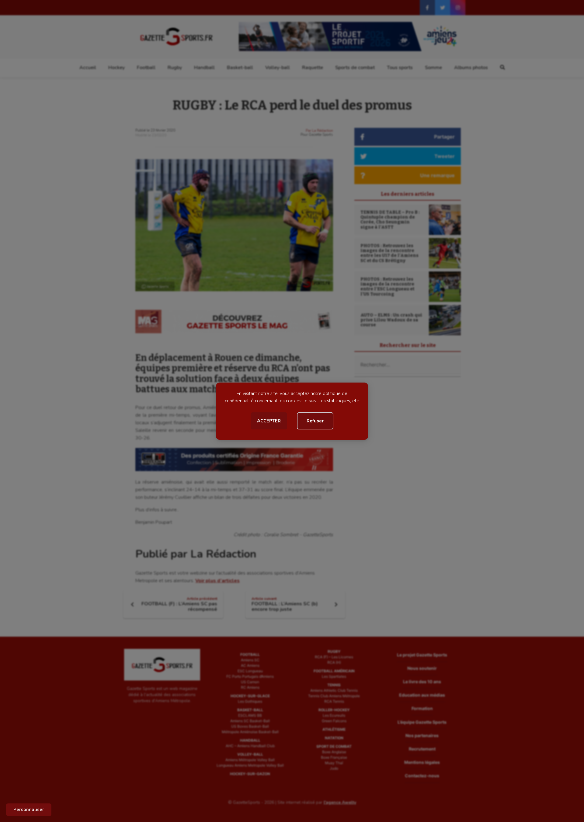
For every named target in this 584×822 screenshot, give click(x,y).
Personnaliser (28, 809)
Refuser (315, 421)
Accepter (269, 421)
